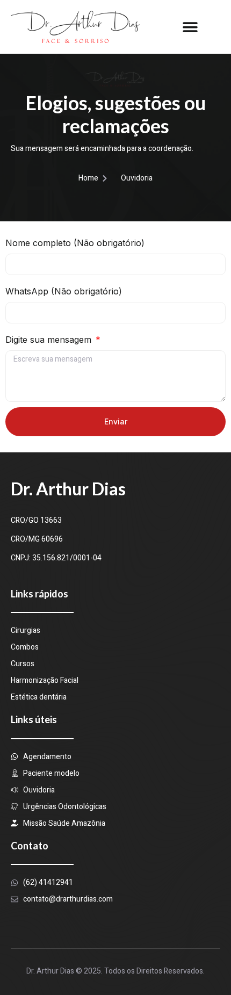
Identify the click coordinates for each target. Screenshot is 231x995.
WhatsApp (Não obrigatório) (63, 291)
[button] (190, 27)
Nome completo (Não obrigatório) (75, 242)
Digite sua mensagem (49, 339)
